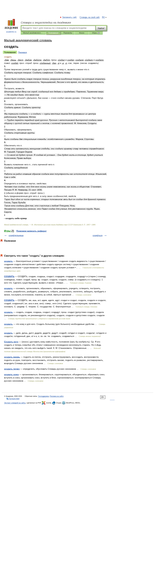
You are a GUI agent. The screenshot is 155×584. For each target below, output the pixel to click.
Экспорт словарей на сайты (15, 403)
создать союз (11, 374)
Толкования (53, 33)
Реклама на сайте (57, 396)
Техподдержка (43, 396)
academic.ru (11, 32)
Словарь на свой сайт (90, 17)
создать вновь (12, 357)
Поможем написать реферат (31, 231)
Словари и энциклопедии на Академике (46, 22)
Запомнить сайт (70, 17)
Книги (81, 33)
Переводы (67, 33)
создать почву (12, 369)
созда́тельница (16, 235)
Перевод (22, 52)
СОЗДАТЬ (9, 276)
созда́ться (97, 235)
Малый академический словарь (33, 33)
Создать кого (11, 342)
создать (8, 261)
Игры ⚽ (96, 33)
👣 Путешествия (12, 398)
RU (103, 17)
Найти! (101, 28)
